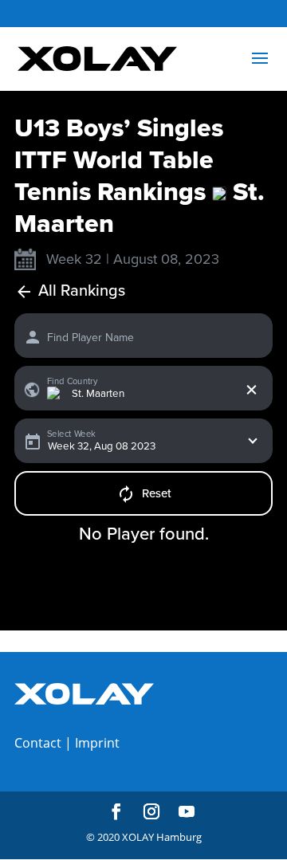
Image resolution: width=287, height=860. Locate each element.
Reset (156, 493)
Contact (37, 743)
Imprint (97, 743)
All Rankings (81, 291)
